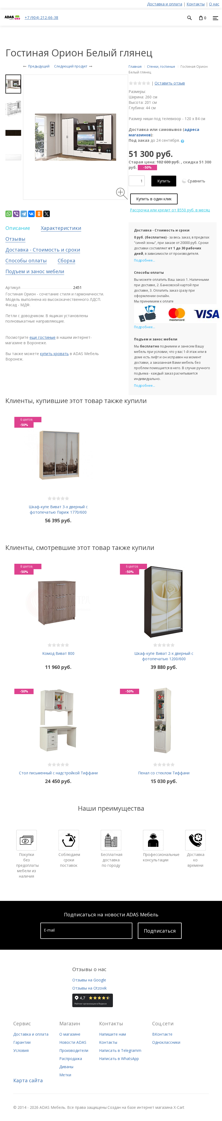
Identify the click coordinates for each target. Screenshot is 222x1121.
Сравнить (196, 180)
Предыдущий (39, 66)
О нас (214, 4)
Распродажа (70, 1058)
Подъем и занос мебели (34, 271)
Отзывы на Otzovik (89, 988)
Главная (135, 66)
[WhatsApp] (8, 214)
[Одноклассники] (39, 214)
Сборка (66, 260)
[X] (46, 214)
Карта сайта (28, 1080)
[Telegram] (24, 214)
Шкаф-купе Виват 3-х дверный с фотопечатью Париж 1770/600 (58, 509)
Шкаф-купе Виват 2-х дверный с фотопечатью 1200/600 (163, 656)
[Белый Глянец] (13, 157)
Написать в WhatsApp (119, 1058)
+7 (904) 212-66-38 (41, 17)
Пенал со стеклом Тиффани (164, 772)
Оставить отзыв (170, 83)
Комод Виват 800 (58, 653)
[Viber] (16, 214)
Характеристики (61, 228)
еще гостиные (43, 337)
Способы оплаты (26, 260)
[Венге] (13, 133)
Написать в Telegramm (120, 1050)
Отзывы (15, 239)
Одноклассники (166, 1042)
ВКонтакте (162, 1034)
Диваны (66, 1066)
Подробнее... (144, 260)
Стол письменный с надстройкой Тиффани (58, 772)
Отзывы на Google (89, 980)
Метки (65, 1074)
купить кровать (54, 353)
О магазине (69, 1034)
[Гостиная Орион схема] (13, 108)
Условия (21, 1050)
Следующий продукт (70, 66)
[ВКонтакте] (31, 214)
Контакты (196, 4)
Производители (73, 1050)
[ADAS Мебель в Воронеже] (12, 22)
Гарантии (22, 1042)
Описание (17, 228)
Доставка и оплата (164, 4)
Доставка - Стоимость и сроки (42, 249)
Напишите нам (112, 1034)
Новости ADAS (72, 1042)
